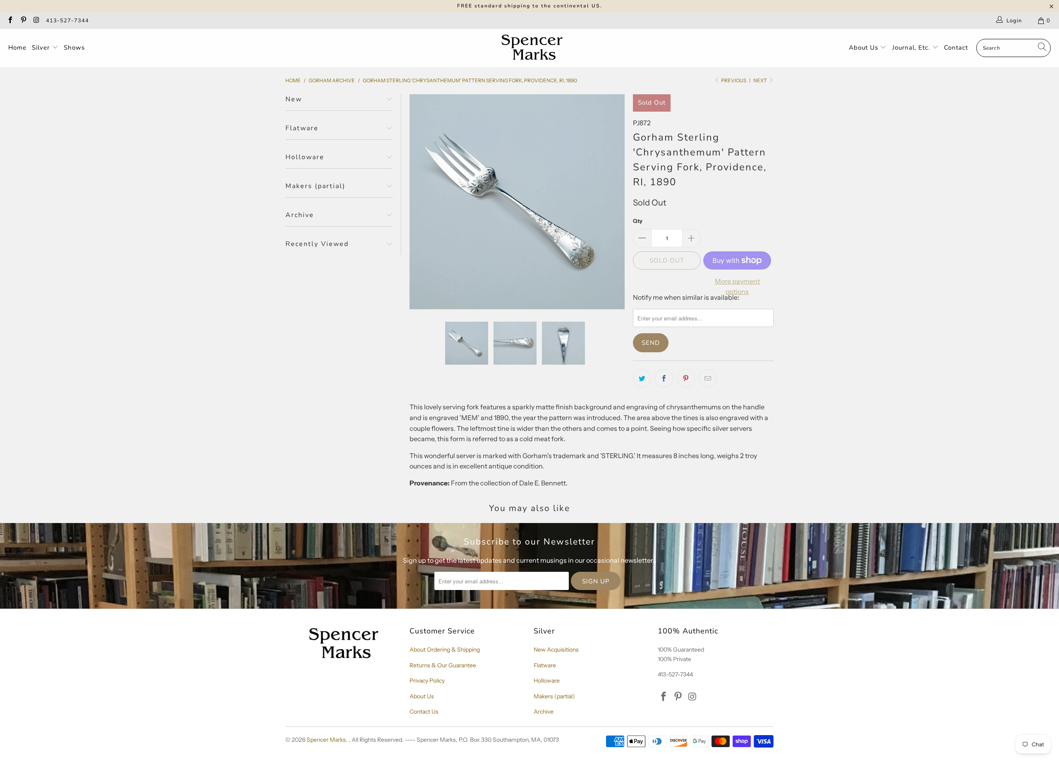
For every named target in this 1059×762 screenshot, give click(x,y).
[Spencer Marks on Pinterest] (22, 20)
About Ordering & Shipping (445, 649)
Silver (42, 47)
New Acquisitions (556, 649)
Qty (637, 220)
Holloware (547, 680)
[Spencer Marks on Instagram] (36, 20)
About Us (864, 47)
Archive (543, 711)
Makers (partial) (554, 696)
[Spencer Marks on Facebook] (10, 20)
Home (17, 47)
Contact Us (424, 711)
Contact (956, 47)
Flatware (545, 665)
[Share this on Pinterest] (686, 378)
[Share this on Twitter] (642, 378)
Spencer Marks (326, 739)
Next (760, 80)
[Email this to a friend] (708, 378)
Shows (74, 47)
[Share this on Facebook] (664, 378)
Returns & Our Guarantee (443, 665)
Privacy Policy (427, 680)
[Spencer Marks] (533, 48)
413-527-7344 (67, 20)
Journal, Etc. (912, 47)
